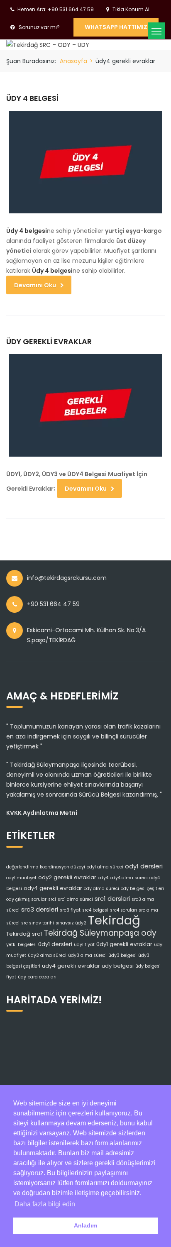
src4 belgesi (95, 910)
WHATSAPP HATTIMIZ (116, 27)
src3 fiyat (70, 910)
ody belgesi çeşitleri (142, 888)
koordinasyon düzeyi (62, 867)
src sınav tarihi (37, 923)
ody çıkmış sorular (26, 899)
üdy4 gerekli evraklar (71, 966)
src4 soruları (123, 910)
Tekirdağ (114, 920)
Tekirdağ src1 (24, 934)
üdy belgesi (118, 966)
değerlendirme (22, 867)
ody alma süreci (101, 888)
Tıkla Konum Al (130, 9)
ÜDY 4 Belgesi (32, 98)
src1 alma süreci (75, 899)
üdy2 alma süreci (47, 955)
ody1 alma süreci (105, 867)
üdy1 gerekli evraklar (124, 944)
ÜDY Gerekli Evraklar (49, 341)
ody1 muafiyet (21, 878)
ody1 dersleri (144, 866)
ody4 (103, 878)
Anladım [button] (85, 1225)
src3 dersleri (39, 909)
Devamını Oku (35, 285)
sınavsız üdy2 (71, 923)
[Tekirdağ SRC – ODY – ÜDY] (47, 44)
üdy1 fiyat (84, 944)
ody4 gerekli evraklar (53, 888)
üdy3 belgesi (122, 955)
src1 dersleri (112, 898)
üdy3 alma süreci (87, 955)
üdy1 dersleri (55, 944)
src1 (52, 899)
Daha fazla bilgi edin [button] (45, 1204)
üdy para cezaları (37, 977)
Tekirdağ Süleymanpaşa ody (100, 933)
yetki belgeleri (21, 944)
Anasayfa (73, 61)
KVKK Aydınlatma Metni (41, 813)
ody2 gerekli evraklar (67, 877)
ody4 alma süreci (129, 878)
